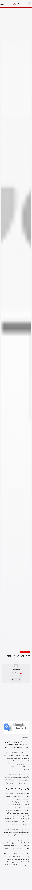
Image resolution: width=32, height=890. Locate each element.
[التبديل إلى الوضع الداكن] (29, 3)
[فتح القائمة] (2, 3)
